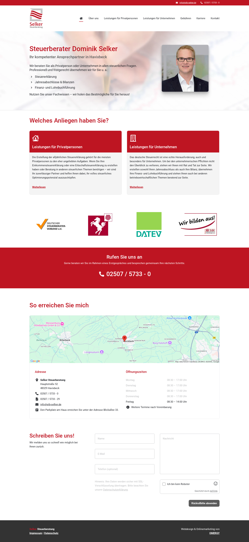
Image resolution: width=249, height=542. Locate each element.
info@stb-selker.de (188, 3)
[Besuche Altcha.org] (215, 484)
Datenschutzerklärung (115, 489)
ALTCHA (213, 491)
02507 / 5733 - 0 (128, 274)
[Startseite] (36, 18)
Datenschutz (51, 533)
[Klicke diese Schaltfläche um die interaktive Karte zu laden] (124, 339)
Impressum (35, 533)
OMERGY (214, 533)
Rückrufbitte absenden (204, 503)
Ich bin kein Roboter (178, 484)
